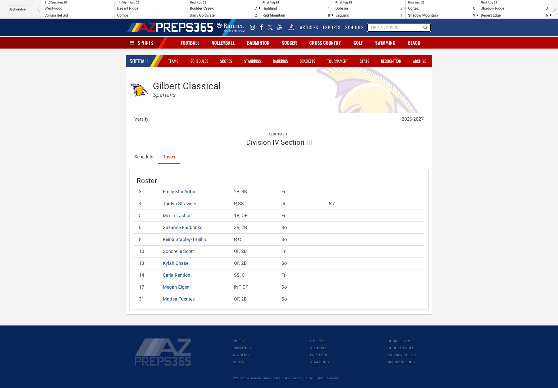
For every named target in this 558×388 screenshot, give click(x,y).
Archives (319, 348)
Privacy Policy (402, 355)
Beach (414, 42)
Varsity (141, 119)
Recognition (391, 61)
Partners (319, 355)
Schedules (199, 61)
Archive (419, 61)
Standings (252, 61)
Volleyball (223, 42)
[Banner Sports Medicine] (231, 27)
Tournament (337, 61)
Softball (139, 61)
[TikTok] (291, 27)
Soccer (289, 42)
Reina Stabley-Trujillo (184, 239)
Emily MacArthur (180, 191)
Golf (358, 42)
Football (190, 42)
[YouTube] (280, 27)
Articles (309, 27)
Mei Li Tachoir (177, 215)
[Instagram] (252, 27)
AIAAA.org (319, 362)
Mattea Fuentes (179, 299)
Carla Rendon (176, 275)
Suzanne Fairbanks (182, 227)
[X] (270, 27)
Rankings (280, 61)
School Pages (401, 348)
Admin (238, 362)
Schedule (143, 157)
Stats (364, 61)
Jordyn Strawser (179, 203)
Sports (145, 43)
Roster (169, 157)
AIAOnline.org (401, 362)
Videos (239, 341)
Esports (332, 27)
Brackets (307, 61)
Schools (354, 27)
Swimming (385, 42)
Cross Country (325, 42)
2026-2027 (413, 119)
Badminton (17, 9)
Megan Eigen (176, 287)
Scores (226, 61)
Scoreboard (400, 341)
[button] (554, 9)
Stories (317, 341)
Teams (173, 61)
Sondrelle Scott (178, 251)
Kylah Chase (175, 263)
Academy (241, 355)
